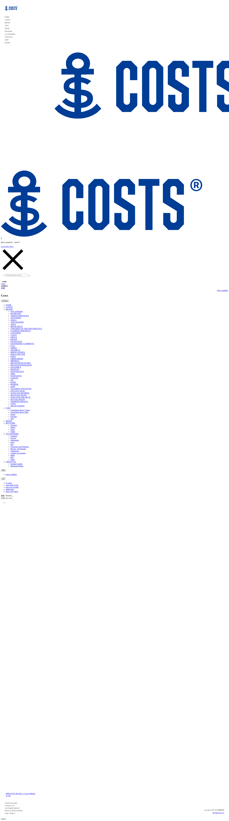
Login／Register (10, 813)
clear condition (222, 290)
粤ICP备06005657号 (218, 813)
